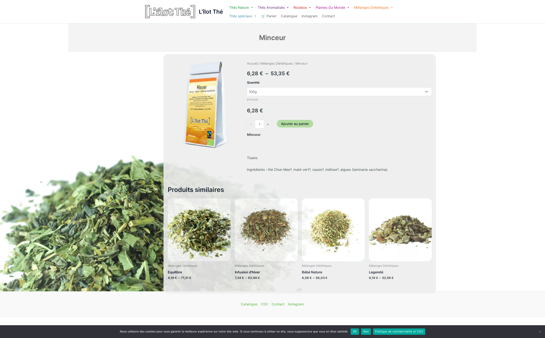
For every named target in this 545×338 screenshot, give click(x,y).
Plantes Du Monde (330, 7)
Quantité (253, 82)
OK (355, 331)
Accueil (252, 63)
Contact (328, 16)
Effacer (252, 99)
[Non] (540, 331)
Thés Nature (239, 7)
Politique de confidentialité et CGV (399, 331)
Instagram (310, 16)
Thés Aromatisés (271, 7)
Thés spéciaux (240, 16)
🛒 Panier (269, 16)
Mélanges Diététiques (371, 7)
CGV (264, 304)
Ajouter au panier (295, 124)
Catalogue (289, 16)
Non (366, 331)
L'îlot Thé (211, 11)
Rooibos (300, 7)
